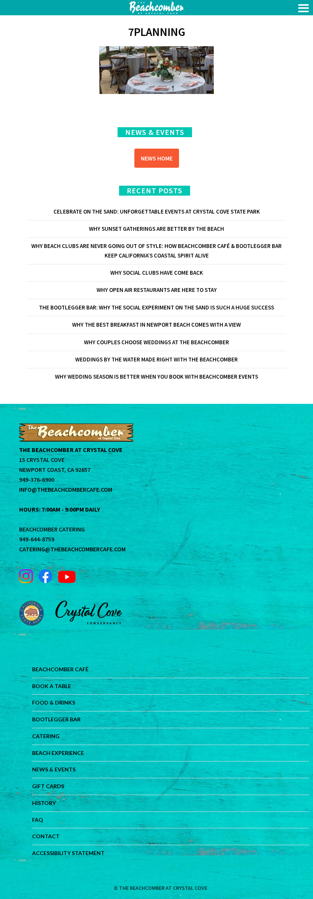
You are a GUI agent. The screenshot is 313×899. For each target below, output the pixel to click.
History (44, 803)
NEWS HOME (157, 158)
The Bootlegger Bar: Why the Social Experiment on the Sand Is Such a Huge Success (156, 307)
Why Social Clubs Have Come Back (156, 272)
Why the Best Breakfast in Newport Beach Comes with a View (156, 324)
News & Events (54, 769)
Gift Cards (48, 786)
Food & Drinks (53, 702)
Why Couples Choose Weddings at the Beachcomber (156, 342)
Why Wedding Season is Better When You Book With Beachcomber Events (156, 376)
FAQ (37, 819)
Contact (46, 836)
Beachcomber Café (60, 669)
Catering (46, 736)
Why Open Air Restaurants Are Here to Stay (157, 289)
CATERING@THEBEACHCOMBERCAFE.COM (72, 549)
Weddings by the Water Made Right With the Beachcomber (156, 359)
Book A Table (51, 686)
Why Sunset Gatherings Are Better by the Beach (156, 228)
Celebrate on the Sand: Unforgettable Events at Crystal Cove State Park (156, 211)
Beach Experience (58, 753)
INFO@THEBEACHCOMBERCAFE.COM (65, 489)
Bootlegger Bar (56, 719)
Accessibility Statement (68, 853)
